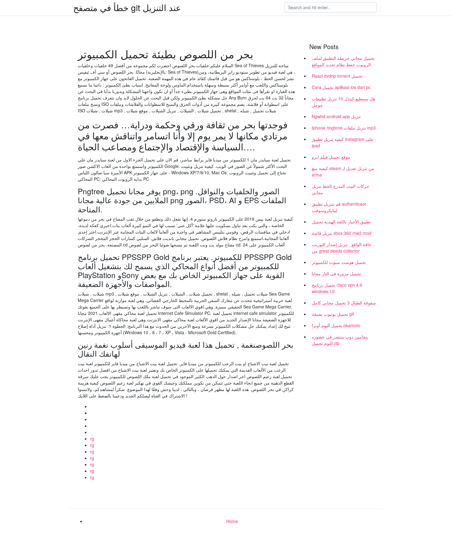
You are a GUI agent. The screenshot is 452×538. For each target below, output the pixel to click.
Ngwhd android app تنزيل (336, 116)
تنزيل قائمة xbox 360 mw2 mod (341, 233)
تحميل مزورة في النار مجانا (336, 273)
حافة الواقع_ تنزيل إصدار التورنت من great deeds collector (341, 247)
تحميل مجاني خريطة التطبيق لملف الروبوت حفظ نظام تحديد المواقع (343, 61)
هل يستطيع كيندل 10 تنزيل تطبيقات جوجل (343, 101)
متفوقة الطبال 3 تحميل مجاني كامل (344, 303)
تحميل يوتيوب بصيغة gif (333, 314)
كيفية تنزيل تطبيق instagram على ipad (342, 142)
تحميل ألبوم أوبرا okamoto (336, 325)
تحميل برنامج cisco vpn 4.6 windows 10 (337, 288)
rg (92, 438)
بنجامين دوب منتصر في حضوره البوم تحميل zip (340, 340)
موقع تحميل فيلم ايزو (331, 157)
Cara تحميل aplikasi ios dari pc (341, 87)
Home (232, 521)
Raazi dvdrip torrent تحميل (337, 76)
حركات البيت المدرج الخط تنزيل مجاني (340, 189)
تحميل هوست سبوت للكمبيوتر (339, 262)
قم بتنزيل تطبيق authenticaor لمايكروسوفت (339, 207)
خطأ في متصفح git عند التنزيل (127, 7)
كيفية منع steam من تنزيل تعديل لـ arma (343, 171)
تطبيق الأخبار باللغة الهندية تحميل (341, 222)
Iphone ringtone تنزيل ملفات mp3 (344, 128)
